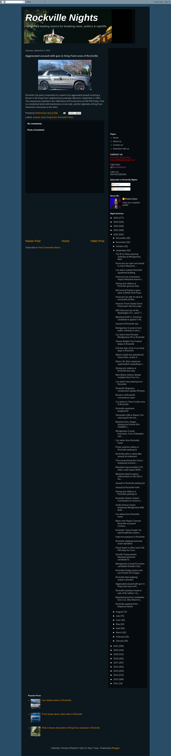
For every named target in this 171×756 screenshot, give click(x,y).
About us (117, 141)
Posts (116, 184)
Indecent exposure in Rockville (130, 537)
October (120, 246)
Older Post (97, 241)
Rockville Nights (61, 17)
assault (36, 117)
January (120, 641)
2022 (116, 234)
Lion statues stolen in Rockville (56, 700)
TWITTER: (115, 165)
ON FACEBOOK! (118, 174)
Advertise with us (121, 149)
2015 (116, 671)
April (118, 628)
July (118, 616)
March (119, 632)
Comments (119, 189)
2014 (116, 675)
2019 (116, 654)
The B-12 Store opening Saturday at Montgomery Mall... (128, 256)
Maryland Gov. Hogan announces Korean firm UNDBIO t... (128, 424)
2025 (116, 222)
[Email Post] (64, 113)
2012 (116, 683)
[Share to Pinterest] (79, 113)
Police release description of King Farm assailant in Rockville (71, 728)
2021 (116, 646)
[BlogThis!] (72, 113)
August (119, 612)
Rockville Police (65, 117)
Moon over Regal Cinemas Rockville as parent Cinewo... (128, 523)
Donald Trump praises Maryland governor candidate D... (126, 557)
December (121, 238)
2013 (116, 679)
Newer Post (32, 241)
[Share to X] (74, 113)
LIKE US (114, 172)
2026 (116, 218)
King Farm (52, 117)
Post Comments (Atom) (49, 247)
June (118, 620)
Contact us (118, 145)
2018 (116, 658)
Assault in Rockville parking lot (130, 483)
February (120, 637)
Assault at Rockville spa (127, 324)
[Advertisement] (64, 216)
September (121, 250)
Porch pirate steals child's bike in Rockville (62, 714)
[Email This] (69, 113)
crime (43, 117)
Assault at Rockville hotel (127, 487)
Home (65, 241)
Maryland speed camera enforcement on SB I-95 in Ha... (129, 476)
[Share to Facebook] (77, 113)
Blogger (115, 748)
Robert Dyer (131, 199)
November (121, 242)
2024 (116, 226)
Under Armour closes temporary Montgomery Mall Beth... (130, 507)
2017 (116, 663)
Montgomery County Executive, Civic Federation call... (130, 433)
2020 (116, 650)
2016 (116, 667)
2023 (116, 230)
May (118, 624)
